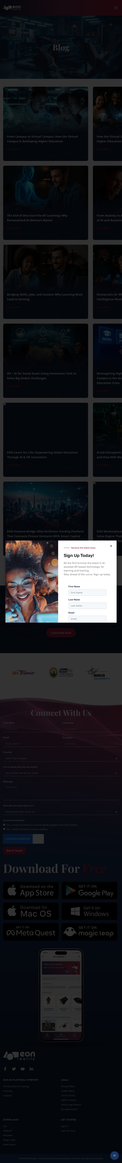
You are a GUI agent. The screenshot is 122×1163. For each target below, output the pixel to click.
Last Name (74, 599)
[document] (61, 581)
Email (71, 612)
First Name (74, 586)
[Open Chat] (114, 1155)
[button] (111, 546)
